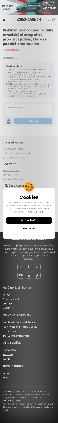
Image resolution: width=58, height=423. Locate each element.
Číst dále (40, 212)
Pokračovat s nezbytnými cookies (29, 235)
